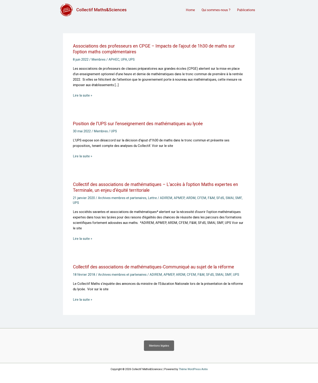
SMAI (230, 198)
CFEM (201, 198)
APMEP (179, 198)
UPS (132, 59)
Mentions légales (159, 345)
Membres (98, 59)
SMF (238, 198)
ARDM (191, 198)
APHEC (113, 59)
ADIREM (166, 198)
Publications (246, 10)
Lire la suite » (82, 95)
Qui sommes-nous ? (216, 10)
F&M (211, 198)
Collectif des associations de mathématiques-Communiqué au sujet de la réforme (153, 267)
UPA (124, 59)
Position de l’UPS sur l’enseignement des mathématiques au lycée (138, 123)
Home (190, 10)
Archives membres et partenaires (122, 198)
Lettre (152, 198)
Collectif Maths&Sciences (101, 9)
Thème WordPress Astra (193, 369)
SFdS (220, 198)
